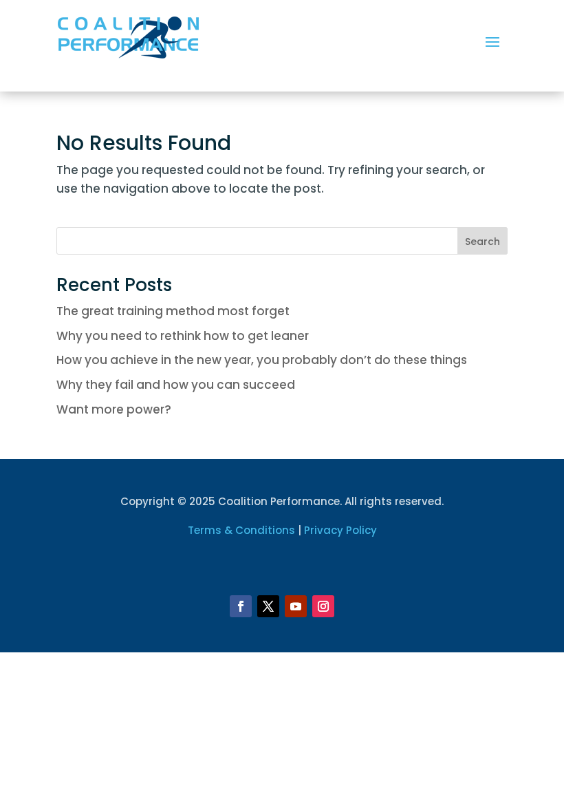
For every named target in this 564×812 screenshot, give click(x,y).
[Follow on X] (268, 606)
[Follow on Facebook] (241, 606)
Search (482, 241)
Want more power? (113, 409)
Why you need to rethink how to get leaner (182, 336)
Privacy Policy (340, 530)
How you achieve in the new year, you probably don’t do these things (261, 360)
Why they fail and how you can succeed (175, 384)
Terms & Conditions (241, 530)
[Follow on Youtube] (296, 606)
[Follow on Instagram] (323, 606)
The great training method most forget (173, 311)
